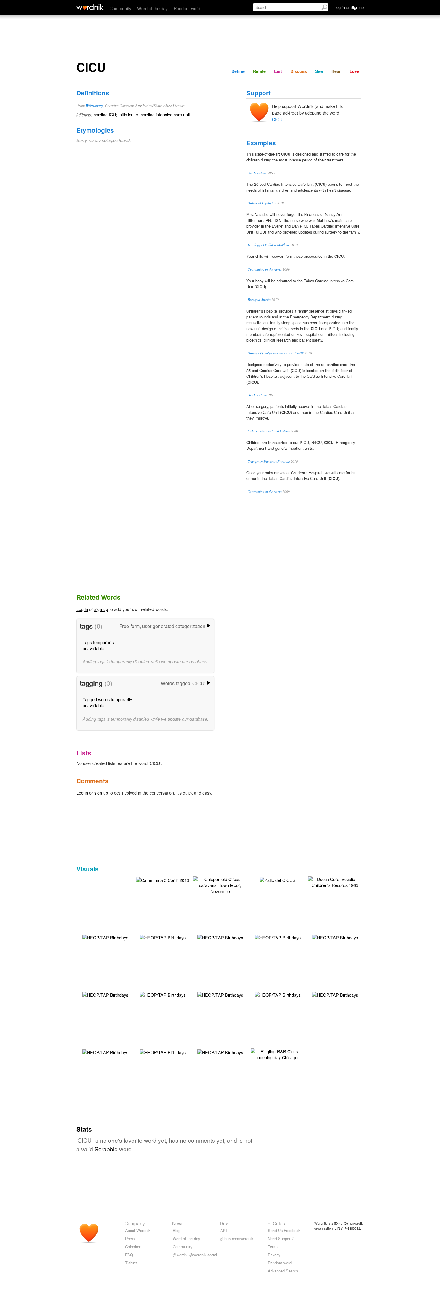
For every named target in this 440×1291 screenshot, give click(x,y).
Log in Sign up (349, 7)
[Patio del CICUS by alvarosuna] (277, 879)
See (319, 71)
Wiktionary (94, 105)
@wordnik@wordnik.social (195, 1255)
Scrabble (106, 1149)
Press (130, 1238)
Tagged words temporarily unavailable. (107, 702)
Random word (187, 8)
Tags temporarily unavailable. (98, 645)
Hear (336, 71)
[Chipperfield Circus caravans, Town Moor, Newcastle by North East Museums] (220, 884)
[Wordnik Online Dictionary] (90, 7)
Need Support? (281, 1238)
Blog (176, 1230)
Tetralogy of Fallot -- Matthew (268, 245)
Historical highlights (262, 203)
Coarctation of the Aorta (265, 269)
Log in (82, 609)
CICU (277, 119)
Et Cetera (277, 1223)
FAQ (129, 1255)
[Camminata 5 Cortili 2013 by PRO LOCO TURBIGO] (162, 879)
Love (354, 71)
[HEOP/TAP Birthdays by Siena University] (105, 937)
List (278, 71)
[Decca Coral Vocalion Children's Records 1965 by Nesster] (335, 881)
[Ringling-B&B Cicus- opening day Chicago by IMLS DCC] (277, 1054)
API (223, 1230)
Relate (259, 71)
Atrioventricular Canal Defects (269, 431)
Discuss (298, 71)
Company (135, 1223)
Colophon (133, 1246)
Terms (273, 1246)
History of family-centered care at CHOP (276, 353)
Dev (224, 1223)
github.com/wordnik (236, 1238)
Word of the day (152, 8)
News (178, 1223)
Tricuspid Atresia (259, 299)
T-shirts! (132, 1263)
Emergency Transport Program (269, 461)
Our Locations (257, 172)
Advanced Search (283, 1271)
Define (238, 71)
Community (120, 8)
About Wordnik (137, 1230)
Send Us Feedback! (284, 1230)
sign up (101, 609)
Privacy (274, 1255)
